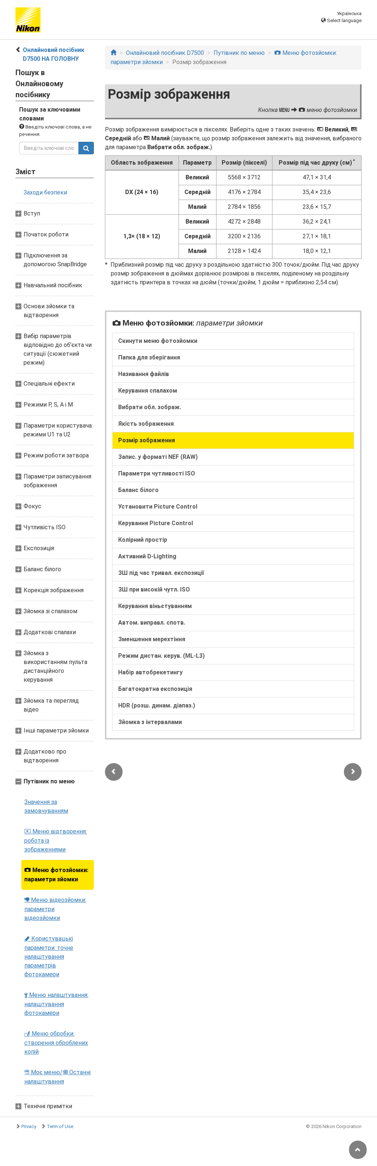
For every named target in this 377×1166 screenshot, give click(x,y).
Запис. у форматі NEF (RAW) (158, 456)
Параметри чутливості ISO (156, 473)
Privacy (28, 1126)
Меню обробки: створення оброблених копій (56, 1042)
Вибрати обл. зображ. (149, 407)
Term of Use (60, 1126)
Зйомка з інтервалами (150, 722)
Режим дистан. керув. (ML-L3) (161, 655)
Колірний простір (142, 539)
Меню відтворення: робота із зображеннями (55, 840)
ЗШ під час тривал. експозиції (161, 572)
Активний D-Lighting (147, 556)
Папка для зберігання (149, 357)
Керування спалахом (147, 390)
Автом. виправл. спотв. (151, 622)
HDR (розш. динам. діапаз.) (156, 705)
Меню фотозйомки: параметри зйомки (56, 875)
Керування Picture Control (155, 523)
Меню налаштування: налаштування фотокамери (56, 1003)
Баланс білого (138, 490)
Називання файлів (143, 373)
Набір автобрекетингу (150, 672)
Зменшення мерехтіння (151, 639)
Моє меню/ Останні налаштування (57, 1077)
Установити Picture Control (157, 506)
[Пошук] (86, 148)
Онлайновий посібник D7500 (165, 52)
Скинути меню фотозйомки (157, 340)
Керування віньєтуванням (155, 606)
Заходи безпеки (45, 192)
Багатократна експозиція (155, 688)
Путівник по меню (239, 52)
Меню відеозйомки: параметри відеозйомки (55, 908)
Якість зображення (146, 423)
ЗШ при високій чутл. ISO (154, 589)
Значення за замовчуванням (46, 806)
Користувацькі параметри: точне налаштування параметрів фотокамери (48, 956)
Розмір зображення (146, 440)
